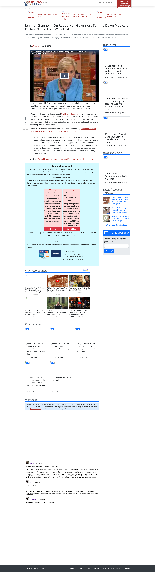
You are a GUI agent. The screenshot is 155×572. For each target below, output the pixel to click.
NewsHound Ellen (109, 145)
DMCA (117, 568)
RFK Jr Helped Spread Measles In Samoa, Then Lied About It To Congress (115, 138)
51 (104, 118)
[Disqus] (62, 482)
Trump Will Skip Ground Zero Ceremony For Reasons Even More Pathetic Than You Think (116, 103)
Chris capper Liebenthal (111, 182)
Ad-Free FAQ (53, 235)
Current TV (58, 159)
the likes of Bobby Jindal (71, 114)
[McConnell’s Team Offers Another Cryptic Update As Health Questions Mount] (116, 55)
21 (104, 157)
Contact (88, 568)
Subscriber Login (124, 6)
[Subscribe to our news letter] (112, 2)
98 (51, 363)
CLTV (45, 3)
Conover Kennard (109, 77)
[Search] (115, 2)
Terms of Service (35, 409)
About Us (80, 568)
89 (26, 363)
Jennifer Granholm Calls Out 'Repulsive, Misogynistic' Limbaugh (61, 346)
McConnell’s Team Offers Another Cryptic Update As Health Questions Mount (115, 69)
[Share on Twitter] (25, 123)
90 (104, 82)
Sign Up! (109, 251)
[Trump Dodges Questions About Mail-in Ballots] (116, 163)
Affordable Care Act (45, 159)
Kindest (44, 258)
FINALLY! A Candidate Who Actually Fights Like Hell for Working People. (121, 218)
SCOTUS (92, 159)
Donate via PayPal (56, 253)
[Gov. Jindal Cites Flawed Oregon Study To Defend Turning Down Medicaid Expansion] (87, 334)
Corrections (126, 568)
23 (26, 127)
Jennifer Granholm (71, 159)
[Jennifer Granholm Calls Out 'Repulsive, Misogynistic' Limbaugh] (62, 334)
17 (77, 329)
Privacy (111, 568)
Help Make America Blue (116, 225)
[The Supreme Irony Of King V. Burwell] (62, 368)
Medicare (84, 159)
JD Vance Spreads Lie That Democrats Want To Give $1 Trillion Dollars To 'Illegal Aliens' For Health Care (36, 382)
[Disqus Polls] (62, 435)
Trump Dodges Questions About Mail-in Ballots (115, 176)
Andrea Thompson (110, 113)
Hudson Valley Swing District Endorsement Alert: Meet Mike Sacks (119, 210)
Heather (35, 46)
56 (104, 49)
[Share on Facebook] (25, 118)
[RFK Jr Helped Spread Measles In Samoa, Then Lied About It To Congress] (116, 124)
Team (72, 568)
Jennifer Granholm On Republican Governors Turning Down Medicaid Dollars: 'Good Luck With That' (76, 27)
